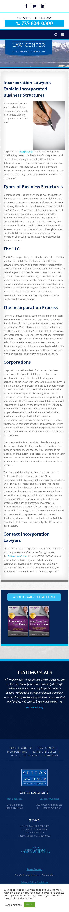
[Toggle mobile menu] (62, 34)
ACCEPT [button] (29, 904)
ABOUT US (26, 747)
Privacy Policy (28, 882)
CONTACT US (51, 755)
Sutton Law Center (17, 556)
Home (12, 747)
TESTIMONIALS (31, 755)
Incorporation (26, 151)
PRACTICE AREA (46, 747)
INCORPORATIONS (17, 751)
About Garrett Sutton (34, 597)
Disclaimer (42, 882)
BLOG (14, 755)
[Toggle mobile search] (56, 34)
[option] (34, 694)
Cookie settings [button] (13, 904)
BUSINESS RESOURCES (44, 751)
